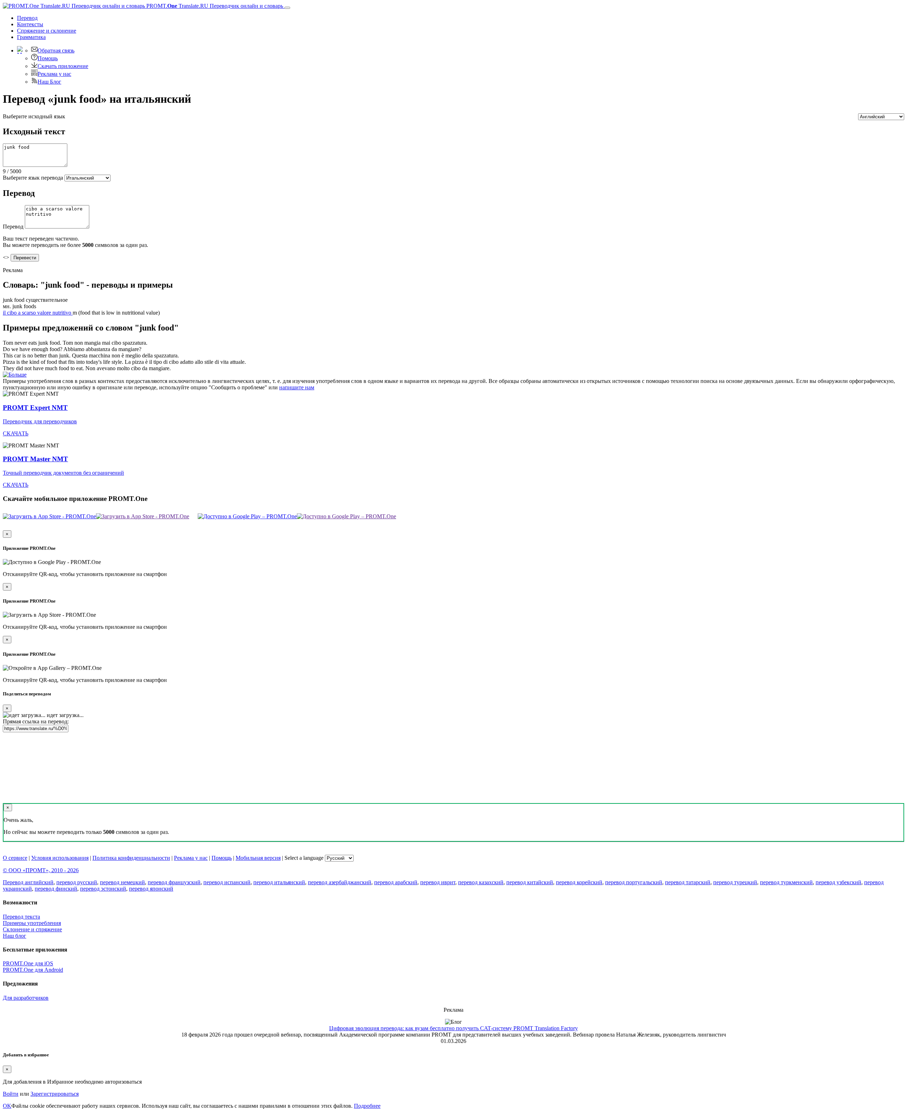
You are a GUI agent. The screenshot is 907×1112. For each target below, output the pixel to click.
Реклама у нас (54, 74)
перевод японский (151, 889)
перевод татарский (687, 882)
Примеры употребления (32, 923)
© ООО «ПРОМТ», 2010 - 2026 (41, 870)
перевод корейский (579, 882)
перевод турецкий (735, 882)
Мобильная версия (258, 858)
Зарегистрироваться (54, 1094)
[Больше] (15, 375)
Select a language (304, 858)
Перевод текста (21, 917)
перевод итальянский (279, 882)
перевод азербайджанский (339, 882)
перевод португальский (633, 882)
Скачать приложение (63, 66)
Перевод (27, 18)
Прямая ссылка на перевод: (36, 721)
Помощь (48, 58)
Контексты (30, 24)
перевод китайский (529, 882)
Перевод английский (28, 882)
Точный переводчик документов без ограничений (63, 473)
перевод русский (76, 882)
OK (7, 1106)
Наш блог (14, 936)
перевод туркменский (786, 882)
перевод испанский (226, 882)
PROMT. (214, 6)
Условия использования (60, 858)
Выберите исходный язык (34, 116)
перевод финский (56, 889)
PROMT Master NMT (35, 459)
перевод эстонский (103, 889)
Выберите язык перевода (33, 178)
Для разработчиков (26, 998)
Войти (10, 1094)
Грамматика (31, 37)
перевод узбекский (838, 882)
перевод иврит (437, 882)
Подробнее (367, 1106)
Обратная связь (56, 50)
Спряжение (46, 31)
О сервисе (15, 858)
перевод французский (174, 882)
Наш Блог (49, 82)
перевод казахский (480, 882)
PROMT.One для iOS (28, 963)
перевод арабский (395, 882)
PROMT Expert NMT (35, 407)
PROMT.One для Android (33, 970)
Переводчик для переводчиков (40, 421)
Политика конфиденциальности (131, 858)
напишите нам (296, 387)
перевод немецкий (122, 882)
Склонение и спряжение (32, 929)
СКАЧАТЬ (15, 433)
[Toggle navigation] (287, 8)
